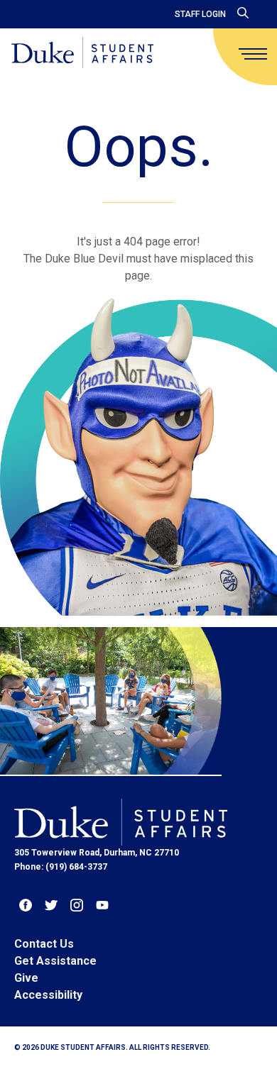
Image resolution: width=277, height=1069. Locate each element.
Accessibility (48, 995)
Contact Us (44, 944)
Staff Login (200, 14)
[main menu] (253, 54)
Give (26, 978)
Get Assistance (55, 961)
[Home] (82, 53)
